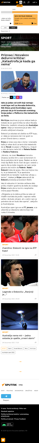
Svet (2, 390)
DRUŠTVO (28, 390)
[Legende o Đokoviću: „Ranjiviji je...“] (19, 272)
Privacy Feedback (20, 419)
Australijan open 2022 (8, 352)
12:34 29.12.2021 (6, 68)
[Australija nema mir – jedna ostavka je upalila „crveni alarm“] (19, 316)
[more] (35, 255)
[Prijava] (24, 2)
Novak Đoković (18, 348)
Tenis (26, 348)
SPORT (5, 244)
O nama (3, 408)
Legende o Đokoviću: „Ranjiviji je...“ (17, 293)
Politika (10, 390)
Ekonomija (19, 390)
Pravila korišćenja (12, 408)
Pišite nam (22, 408)
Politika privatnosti (7, 419)
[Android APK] (7, 424)
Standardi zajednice (7, 411)
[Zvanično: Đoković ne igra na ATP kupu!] (19, 229)
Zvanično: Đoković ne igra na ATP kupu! (19, 249)
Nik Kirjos (33, 348)
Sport (9, 348)
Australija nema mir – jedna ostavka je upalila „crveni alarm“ (18, 337)
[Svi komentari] (3, 440)
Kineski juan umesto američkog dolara (25, 19)
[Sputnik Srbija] (6, 3)
